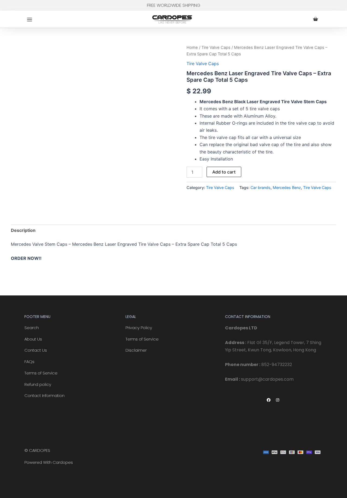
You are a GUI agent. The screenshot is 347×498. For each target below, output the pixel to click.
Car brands (260, 187)
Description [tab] (23, 230)
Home (192, 47)
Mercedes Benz (287, 187)
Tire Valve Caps (215, 47)
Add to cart (224, 172)
